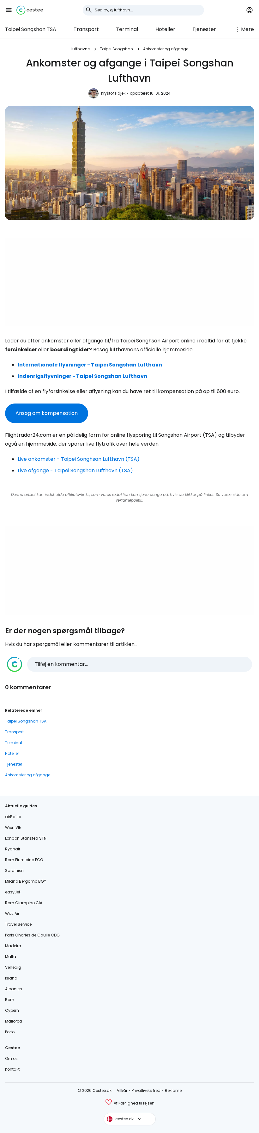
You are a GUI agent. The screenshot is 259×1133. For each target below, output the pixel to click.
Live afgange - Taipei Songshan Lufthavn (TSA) (75, 470)
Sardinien (14, 870)
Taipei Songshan (116, 49)
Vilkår (122, 1090)
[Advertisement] (129, 282)
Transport (86, 29)
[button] (9, 10)
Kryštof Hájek (113, 93)
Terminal (127, 29)
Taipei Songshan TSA (30, 29)
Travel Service (18, 924)
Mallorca (13, 1021)
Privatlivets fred (146, 1090)
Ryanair (12, 849)
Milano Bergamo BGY (25, 881)
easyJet (12, 892)
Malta (10, 956)
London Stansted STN (25, 838)
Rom (9, 999)
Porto (10, 1032)
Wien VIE (13, 827)
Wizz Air (12, 913)
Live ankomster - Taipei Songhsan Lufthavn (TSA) (79, 459)
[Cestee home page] (29, 10)
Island (11, 978)
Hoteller (165, 29)
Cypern (12, 1010)
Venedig (13, 967)
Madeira (13, 945)
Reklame (173, 1090)
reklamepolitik (129, 500)
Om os (11, 1058)
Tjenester (204, 29)
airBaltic (13, 816)
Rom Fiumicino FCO (24, 859)
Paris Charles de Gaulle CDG (32, 935)
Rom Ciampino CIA (23, 902)
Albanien (13, 989)
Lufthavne (80, 49)
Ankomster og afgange (165, 49)
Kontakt (12, 1069)
